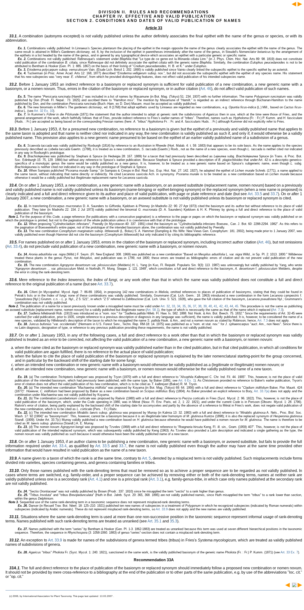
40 (210, 306)
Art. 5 (146, 458)
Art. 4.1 (95, 479)
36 (189, 306)
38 (199, 306)
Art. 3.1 (156, 479)
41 (215, 306)
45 (236, 306)
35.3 (173, 521)
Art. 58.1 (152, 310)
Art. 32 (165, 306)
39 (205, 306)
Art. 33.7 (104, 284)
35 (184, 306)
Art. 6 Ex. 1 (186, 380)
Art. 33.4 (14, 246)
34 (178, 306)
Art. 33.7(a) (261, 391)
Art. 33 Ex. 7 (289, 552)
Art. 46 (205, 89)
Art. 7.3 (277, 310)
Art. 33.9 (162, 509)
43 (226, 306)
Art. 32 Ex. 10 (43, 111)
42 (221, 306)
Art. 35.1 (154, 521)
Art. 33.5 (255, 194)
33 (173, 306)
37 (194, 306)
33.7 (274, 194)
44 (231, 306)
